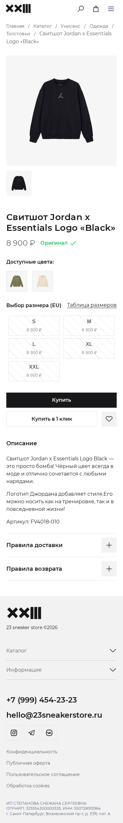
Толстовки (18, 34)
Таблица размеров (92, 305)
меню (111, 7)
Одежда (99, 26)
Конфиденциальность (31, 752)
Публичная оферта (28, 763)
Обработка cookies (28, 786)
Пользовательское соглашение (43, 774)
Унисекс (70, 26)
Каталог (42, 26)
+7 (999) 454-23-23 (41, 699)
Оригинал (53, 243)
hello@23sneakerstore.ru (54, 715)
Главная (15, 26)
